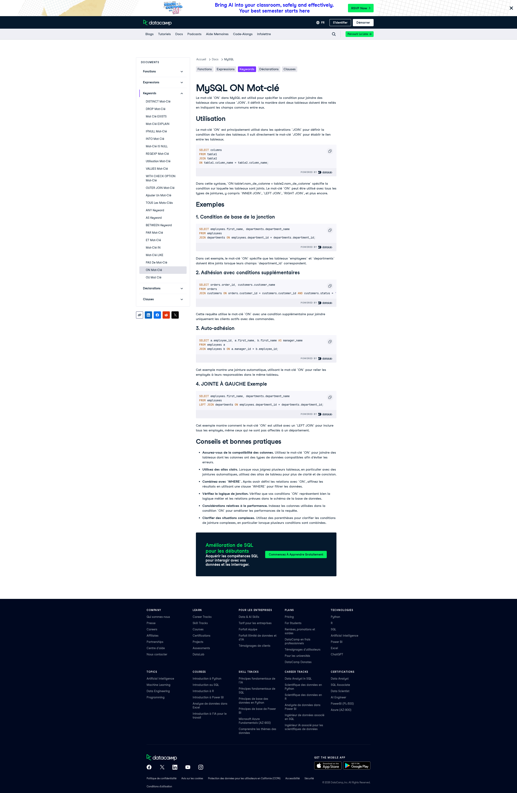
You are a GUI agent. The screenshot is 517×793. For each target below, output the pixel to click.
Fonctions (205, 69)
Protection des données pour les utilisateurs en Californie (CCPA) (244, 778)
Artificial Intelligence (344, 635)
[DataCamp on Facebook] (149, 767)
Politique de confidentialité (162, 778)
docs (215, 59)
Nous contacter (157, 654)
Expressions (226, 69)
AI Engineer (338, 697)
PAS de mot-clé (156, 262)
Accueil (201, 59)
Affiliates (153, 635)
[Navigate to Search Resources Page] (333, 34)
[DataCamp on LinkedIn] (174, 767)
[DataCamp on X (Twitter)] (162, 767)
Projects (198, 641)
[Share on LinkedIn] (148, 315)
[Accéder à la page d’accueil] (157, 23)
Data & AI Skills (249, 616)
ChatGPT (337, 654)
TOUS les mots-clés (159, 202)
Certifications (201, 635)
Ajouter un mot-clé (158, 195)
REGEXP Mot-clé (157, 153)
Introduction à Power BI (208, 697)
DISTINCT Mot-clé (158, 101)
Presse (151, 623)
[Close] (511, 8)
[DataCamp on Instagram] (200, 767)
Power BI (337, 641)
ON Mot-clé (154, 270)
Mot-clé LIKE (154, 255)
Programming (156, 697)
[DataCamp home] (175, 758)
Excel (334, 648)
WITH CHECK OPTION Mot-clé (160, 178)
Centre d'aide (156, 648)
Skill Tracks (200, 623)
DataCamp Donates (298, 662)
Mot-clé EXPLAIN (157, 124)
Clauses (290, 69)
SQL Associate (340, 684)
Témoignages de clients (254, 645)
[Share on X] (175, 315)
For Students (293, 623)
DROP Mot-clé (155, 109)
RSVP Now (359, 8)
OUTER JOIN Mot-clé (160, 187)
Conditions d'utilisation (159, 786)
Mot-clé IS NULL (157, 146)
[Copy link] (139, 315)
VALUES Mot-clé (157, 168)
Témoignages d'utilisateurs (302, 649)
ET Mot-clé (153, 240)
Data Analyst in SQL (298, 678)
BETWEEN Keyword (159, 225)
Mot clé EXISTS (156, 116)
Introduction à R (203, 691)
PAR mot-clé (154, 232)
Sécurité (309, 778)
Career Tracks (202, 616)
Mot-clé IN (153, 247)
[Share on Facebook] (157, 315)
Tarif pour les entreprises (255, 623)
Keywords (247, 69)
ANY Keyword (155, 210)
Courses (198, 629)
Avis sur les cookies (192, 778)
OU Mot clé (153, 277)
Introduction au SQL (206, 684)
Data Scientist (340, 691)
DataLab (198, 654)
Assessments (201, 648)
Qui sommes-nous (158, 616)
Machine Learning (158, 684)
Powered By (309, 172)
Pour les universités (297, 655)
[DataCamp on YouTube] (187, 767)
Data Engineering (158, 691)
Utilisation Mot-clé (158, 161)
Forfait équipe (248, 629)
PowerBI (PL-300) (342, 703)
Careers (152, 629)
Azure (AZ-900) (341, 709)
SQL (333, 629)
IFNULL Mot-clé (156, 131)
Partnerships (155, 641)
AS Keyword (154, 217)
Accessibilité (292, 778)
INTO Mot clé (155, 138)
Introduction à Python (207, 678)
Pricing (289, 616)
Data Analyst (340, 678)
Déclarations (269, 69)
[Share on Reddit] (166, 315)
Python (335, 616)
